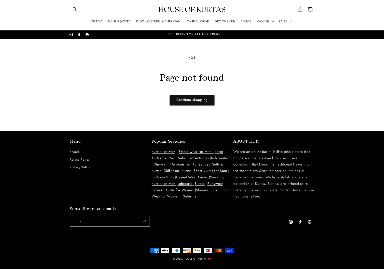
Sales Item (191, 196)
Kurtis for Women (180, 190)
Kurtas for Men (163, 151)
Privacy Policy (80, 167)
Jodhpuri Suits (163, 177)
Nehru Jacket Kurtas (194, 158)
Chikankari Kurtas (177, 170)
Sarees (200, 183)
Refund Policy (80, 159)
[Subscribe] (145, 221)
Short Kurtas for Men (210, 170)
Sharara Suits (206, 190)
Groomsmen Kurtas (187, 164)
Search (75, 151)
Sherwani (162, 164)
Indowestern (220, 158)
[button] (75, 9)
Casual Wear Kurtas (192, 177)
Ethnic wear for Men (196, 151)
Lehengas (186, 183)
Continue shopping (192, 99)
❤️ (209, 259)
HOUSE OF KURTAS (195, 259)
